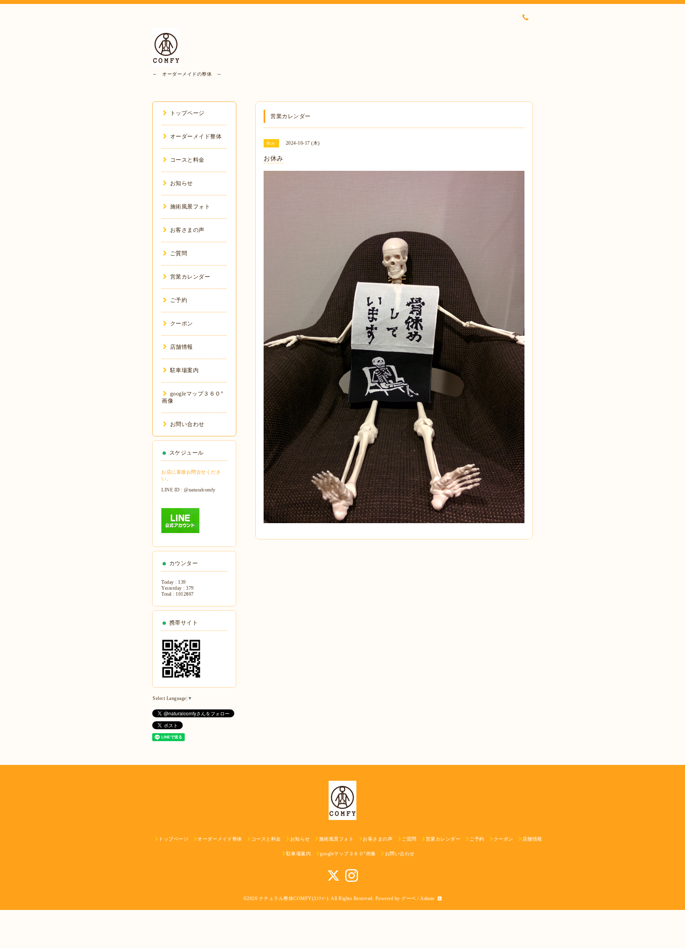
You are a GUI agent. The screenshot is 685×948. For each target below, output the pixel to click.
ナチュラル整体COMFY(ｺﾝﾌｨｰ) (294, 898)
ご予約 (178, 300)
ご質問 (178, 253)
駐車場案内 (184, 370)
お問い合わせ (187, 424)
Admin (427, 898)
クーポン (181, 324)
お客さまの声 (187, 230)
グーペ (408, 898)
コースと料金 (187, 160)
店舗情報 (181, 347)
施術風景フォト (190, 207)
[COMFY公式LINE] (180, 520)
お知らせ (181, 183)
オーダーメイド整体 (196, 137)
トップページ (187, 113)
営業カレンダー (190, 277)
